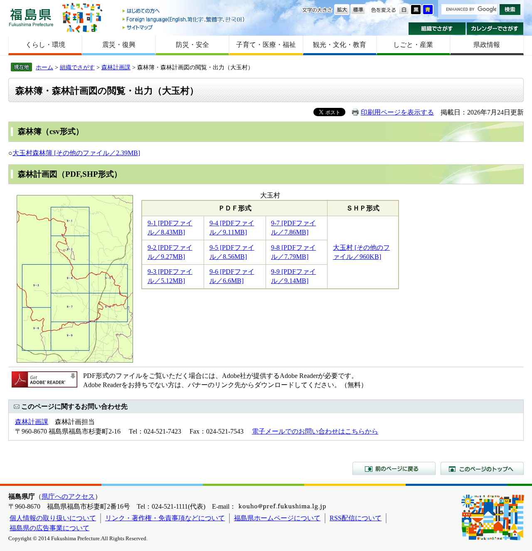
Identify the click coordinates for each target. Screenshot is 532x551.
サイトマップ (184, 27)
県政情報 (486, 44)
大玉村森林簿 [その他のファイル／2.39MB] (76, 152)
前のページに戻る (394, 468)
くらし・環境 (45, 44)
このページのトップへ (482, 468)
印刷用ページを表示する (397, 112)
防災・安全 (192, 44)
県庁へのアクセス (68, 496)
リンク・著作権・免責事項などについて (165, 518)
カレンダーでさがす (495, 28)
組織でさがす (437, 28)
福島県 (31, 17)
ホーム (44, 67)
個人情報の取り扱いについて (53, 518)
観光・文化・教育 (339, 44)
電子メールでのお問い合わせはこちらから (315, 431)
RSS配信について (356, 518)
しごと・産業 (413, 44)
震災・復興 (118, 44)
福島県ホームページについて (277, 518)
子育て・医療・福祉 (266, 44)
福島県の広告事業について (49, 527)
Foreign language (184, 19)
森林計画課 (116, 67)
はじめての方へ (184, 11)
